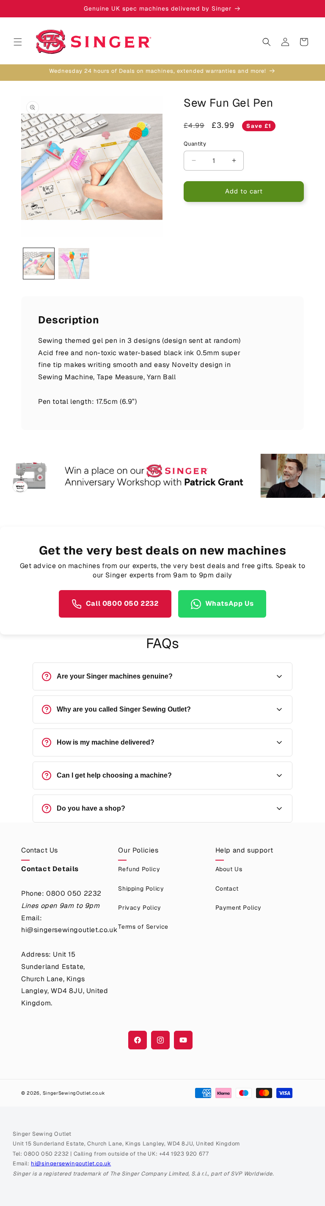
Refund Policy (139, 869)
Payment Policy (238, 907)
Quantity (195, 143)
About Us (228, 869)
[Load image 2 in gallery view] (73, 263)
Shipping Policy (141, 888)
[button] (17, 42)
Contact (227, 888)
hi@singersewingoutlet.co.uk (71, 1163)
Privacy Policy (139, 907)
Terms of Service (143, 926)
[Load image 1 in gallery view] (38, 263)
